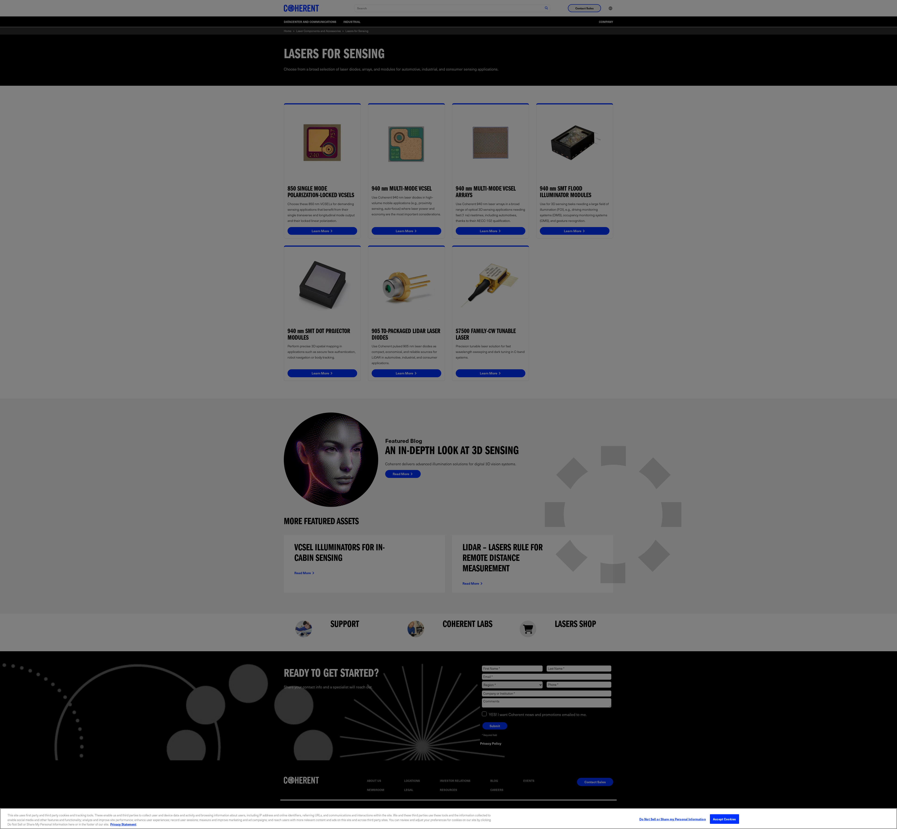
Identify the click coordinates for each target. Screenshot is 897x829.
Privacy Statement (123, 824)
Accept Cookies (724, 819)
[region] (448, 818)
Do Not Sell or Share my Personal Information (672, 819)
